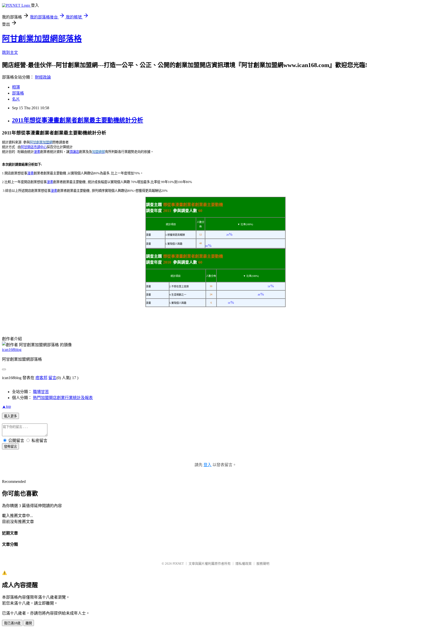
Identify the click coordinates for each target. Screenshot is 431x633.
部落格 (18, 93)
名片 (16, 99)
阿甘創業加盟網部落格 (42, 38)
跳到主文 (10, 52)
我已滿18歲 (12, 623)
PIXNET (178, 563)
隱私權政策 (243, 563)
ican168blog (11, 349)
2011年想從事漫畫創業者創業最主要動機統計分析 (77, 120)
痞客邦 (41, 378)
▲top (6, 406)
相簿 (16, 87)
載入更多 (10, 416)
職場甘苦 (41, 392)
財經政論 (43, 77)
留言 (52, 378)
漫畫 (37, 152)
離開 (28, 623)
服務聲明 (262, 563)
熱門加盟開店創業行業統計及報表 (63, 398)
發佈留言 (10, 446)
